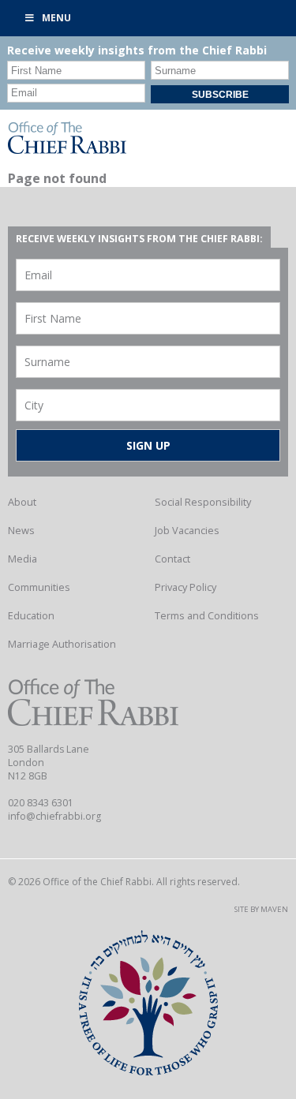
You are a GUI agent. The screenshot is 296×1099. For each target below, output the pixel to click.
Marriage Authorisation (62, 644)
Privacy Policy (185, 587)
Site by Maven (261, 909)
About (22, 502)
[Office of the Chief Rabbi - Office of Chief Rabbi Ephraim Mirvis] (67, 149)
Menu (56, 17)
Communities (39, 587)
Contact (172, 558)
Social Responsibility (203, 502)
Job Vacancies (187, 530)
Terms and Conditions (207, 615)
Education (31, 615)
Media (22, 558)
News (21, 530)
